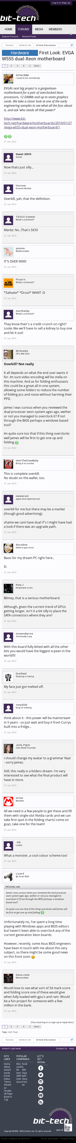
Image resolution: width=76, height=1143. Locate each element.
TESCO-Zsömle (25, 216)
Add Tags (13, 1032)
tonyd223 (21, 704)
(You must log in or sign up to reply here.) (52, 1022)
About (7, 1067)
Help (71, 1048)
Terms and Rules (49, 1138)
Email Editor (7, 1077)
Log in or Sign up (61, 3)
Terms (7, 1082)
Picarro (20, 279)
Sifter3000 (22, 75)
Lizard (20, 873)
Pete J (20, 584)
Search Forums (10, 36)
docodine (21, 544)
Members (55, 29)
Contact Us (61, 1048)
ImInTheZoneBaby (27, 460)
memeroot (22, 496)
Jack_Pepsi (23, 745)
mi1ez (19, 797)
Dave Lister (23, 974)
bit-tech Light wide (11, 1048)
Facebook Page (8, 1092)
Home (8, 29)
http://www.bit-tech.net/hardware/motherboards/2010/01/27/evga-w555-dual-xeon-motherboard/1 (38, 122)
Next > (37, 66)
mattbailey (22, 310)
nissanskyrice (24, 633)
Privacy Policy (67, 1138)
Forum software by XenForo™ (16, 1138)
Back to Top (8, 1098)
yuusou (20, 248)
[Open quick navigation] (71, 45)
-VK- (18, 842)
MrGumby (22, 350)
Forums (23, 29)
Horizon (21, 185)
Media (39, 29)
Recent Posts (29, 36)
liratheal (21, 673)
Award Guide (7, 1071)
